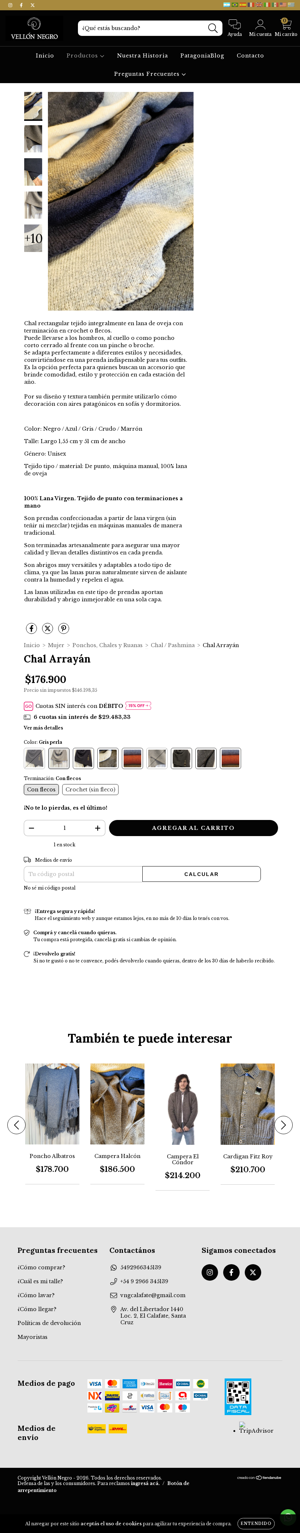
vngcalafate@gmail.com (152, 1295)
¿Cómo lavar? (36, 1295)
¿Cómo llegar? (37, 1309)
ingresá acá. (145, 1483)
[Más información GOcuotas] (138, 706)
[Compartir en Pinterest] (63, 631)
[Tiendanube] (259, 1478)
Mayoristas (33, 1337)
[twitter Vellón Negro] (32, 5)
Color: (43, 742)
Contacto (250, 55)
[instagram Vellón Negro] (10, 5)
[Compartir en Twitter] (48, 631)
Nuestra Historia (142, 55)
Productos (83, 55)
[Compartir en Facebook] (32, 631)
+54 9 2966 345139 (144, 1281)
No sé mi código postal (49, 888)
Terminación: (52, 778)
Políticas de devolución (49, 1323)
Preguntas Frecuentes (147, 74)
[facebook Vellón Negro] (21, 5)
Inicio (45, 55)
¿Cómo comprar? (41, 1267)
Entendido (256, 1523)
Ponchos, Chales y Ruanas (107, 645)
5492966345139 (140, 1267)
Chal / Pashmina (173, 645)
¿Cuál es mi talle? (40, 1281)
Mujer (56, 645)
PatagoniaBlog (202, 55)
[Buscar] (213, 28)
